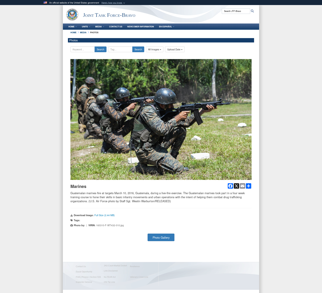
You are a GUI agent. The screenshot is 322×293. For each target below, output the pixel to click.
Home (71, 26)
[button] (113, 3)
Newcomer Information (140, 26)
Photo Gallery (161, 237)
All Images (154, 49)
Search (100, 49)
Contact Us (115, 26)
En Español (165, 26)
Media (98, 26)
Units (85, 26)
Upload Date (174, 49)
